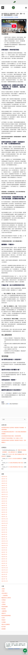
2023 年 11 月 (4, 543)
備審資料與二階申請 (6, 597)
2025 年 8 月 (4, 501)
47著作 (3, 591)
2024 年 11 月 (4, 521)
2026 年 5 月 (4, 483)
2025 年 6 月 (4, 505)
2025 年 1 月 (4, 516)
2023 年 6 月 (4, 554)
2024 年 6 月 (4, 532)
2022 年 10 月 (4, 572)
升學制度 (3, 600)
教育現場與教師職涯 (9, 17)
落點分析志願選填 (5, 624)
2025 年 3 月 (4, 512)
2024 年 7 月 (4, 530)
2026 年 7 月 (4, 478)
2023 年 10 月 (4, 545)
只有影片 (3, 602)
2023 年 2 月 (4, 563)
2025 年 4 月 (4, 510)
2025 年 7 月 (4, 503)
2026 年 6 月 (4, 481)
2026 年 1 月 (4, 490)
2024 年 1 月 (4, 538)
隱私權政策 (10, 648)
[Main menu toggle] (2, 7)
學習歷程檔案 (4, 606)
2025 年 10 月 (4, 496)
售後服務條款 (17, 648)
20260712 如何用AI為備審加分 (15, 458)
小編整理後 (4, 611)
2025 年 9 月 (4, 498)
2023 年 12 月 (4, 541)
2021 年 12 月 (4, 581)
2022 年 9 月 (4, 574)
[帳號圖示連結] (26, 7)
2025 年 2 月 (4, 514)
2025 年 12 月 (4, 492)
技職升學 (3, 613)
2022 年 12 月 (4, 567)
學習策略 (3, 608)
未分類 (3, 617)
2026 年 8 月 (4, 476)
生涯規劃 (16, 17)
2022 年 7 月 (4, 578)
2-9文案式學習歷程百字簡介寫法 (15, 462)
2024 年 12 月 (4, 518)
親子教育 (3, 626)
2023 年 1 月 (4, 565)
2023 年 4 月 (4, 558)
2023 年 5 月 (4, 556)
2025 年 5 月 (4, 507)
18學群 (3, 588)
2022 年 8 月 (4, 576)
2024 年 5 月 (4, 534)
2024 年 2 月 (4, 536)
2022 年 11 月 (4, 570)
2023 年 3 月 (4, 561)
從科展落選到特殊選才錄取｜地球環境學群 (11, 436)
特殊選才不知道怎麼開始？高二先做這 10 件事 (11, 438)
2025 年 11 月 (4, 494)
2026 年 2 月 (4, 487)
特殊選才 (3, 620)
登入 (9, 403)
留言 (2, 17)
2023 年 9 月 (4, 547)
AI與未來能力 (4, 593)
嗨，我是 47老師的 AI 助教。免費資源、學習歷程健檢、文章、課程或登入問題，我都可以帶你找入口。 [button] (15, 645)
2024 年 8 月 (4, 527)
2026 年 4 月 (4, 485)
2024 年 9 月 (4, 525)
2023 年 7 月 (4, 552)
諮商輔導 (3, 628)
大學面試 (3, 604)
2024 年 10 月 (4, 523)
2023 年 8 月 (4, 550)
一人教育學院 (4, 595)
